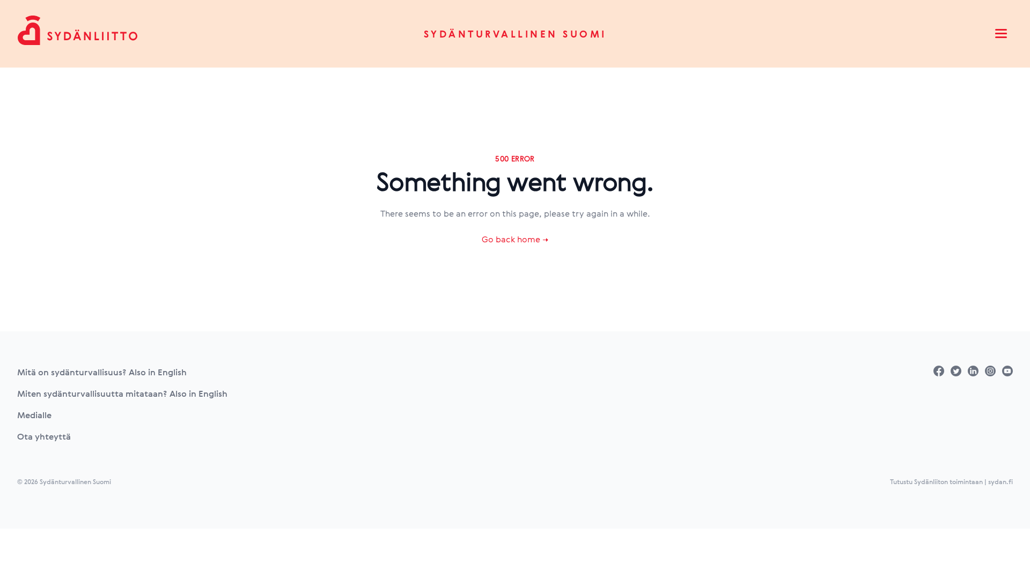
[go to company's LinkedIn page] (973, 371)
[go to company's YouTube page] (1007, 371)
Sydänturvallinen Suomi (515, 33)
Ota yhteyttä (44, 436)
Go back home (515, 239)
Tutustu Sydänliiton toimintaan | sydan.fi (951, 481)
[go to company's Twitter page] (956, 371)
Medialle (34, 415)
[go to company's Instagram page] (990, 371)
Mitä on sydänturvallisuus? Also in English (102, 372)
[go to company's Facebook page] (938, 371)
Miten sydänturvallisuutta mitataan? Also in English (122, 393)
